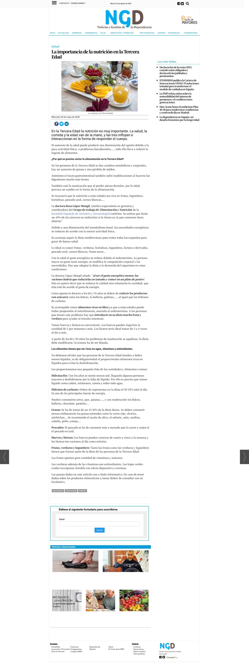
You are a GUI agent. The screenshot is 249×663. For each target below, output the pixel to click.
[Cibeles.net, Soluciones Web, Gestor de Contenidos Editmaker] (172, 658)
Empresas (77, 33)
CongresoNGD (190, 33)
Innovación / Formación (122, 33)
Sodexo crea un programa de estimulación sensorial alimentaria (100, 618)
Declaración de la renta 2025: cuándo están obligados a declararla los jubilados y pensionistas (176, 72)
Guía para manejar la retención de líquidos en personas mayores (73, 575)
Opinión (161, 33)
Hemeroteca (138, 649)
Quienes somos (77, 3)
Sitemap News (139, 654)
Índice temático (139, 651)
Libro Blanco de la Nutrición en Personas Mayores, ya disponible (67, 616)
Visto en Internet (58, 651)
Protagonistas (147, 33)
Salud (103, 33)
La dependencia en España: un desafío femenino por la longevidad (179, 118)
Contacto (64, 3)
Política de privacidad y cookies (170, 651)
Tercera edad (71, 491)
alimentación (58, 491)
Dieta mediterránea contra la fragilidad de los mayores (133, 616)
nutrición (82, 491)
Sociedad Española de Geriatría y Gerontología (80, 213)
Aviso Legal (163, 654)
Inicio (52, 33)
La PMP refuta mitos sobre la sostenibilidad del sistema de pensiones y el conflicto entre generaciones (176, 98)
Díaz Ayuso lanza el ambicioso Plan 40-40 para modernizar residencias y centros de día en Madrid (179, 109)
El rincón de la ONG (116, 649)
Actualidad (63, 33)
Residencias (174, 33)
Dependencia (91, 33)
